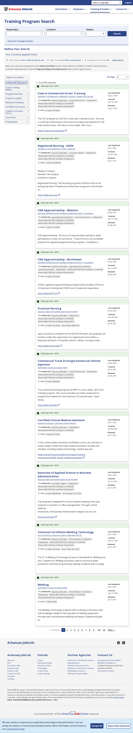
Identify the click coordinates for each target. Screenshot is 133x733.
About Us (11, 660)
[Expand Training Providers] (112, 9)
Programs (11, 676)
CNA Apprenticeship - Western (58, 210)
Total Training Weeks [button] (12, 88)
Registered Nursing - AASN (55, 145)
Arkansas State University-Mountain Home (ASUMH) (58, 311)
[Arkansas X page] (124, 643)
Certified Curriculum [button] (15, 106)
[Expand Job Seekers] (70, 9)
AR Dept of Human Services (78, 665)
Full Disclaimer (118, 697)
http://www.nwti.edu (47, 405)
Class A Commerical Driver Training (61, 93)
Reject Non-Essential (118, 725)
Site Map (10, 679)
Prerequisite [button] (11, 121)
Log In (128, 2)
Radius (90, 29)
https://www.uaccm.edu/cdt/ (51, 130)
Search (117, 33)
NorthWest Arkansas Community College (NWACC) (57, 423)
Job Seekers (61, 9)
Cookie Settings (44, 673)
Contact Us (121, 9)
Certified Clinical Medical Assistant (61, 420)
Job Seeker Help (13, 665)
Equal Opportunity (45, 663)
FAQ (9, 663)
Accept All (97, 725)
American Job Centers (106, 671)
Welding (43, 584)
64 (99, 630)
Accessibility (42, 668)
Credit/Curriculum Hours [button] (14, 112)
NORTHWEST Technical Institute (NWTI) (52, 367)
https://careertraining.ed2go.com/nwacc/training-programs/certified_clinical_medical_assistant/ (62, 456)
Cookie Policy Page (15, 729)
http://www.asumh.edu (48, 345)
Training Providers (100, 9)
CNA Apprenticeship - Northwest (60, 259)
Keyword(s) (12, 29)
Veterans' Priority (44, 665)
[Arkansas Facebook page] (118, 643)
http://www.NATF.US (47, 293)
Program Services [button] (14, 93)
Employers (78, 9)
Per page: (111, 77)
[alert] (82, 86)
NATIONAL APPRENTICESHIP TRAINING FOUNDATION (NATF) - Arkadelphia (65, 213)
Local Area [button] (10, 117)
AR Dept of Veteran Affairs (78, 673)
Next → (111, 630)
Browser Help (12, 671)
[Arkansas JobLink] (18, 9)
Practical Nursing (49, 308)
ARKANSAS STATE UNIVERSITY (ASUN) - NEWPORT (56, 149)
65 (104, 630)
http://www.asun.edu (48, 195)
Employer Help (13, 668)
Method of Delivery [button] (14, 102)
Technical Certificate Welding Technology (66, 532)
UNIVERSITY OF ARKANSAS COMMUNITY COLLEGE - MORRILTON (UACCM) (65, 96)
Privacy (40, 660)
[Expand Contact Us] (129, 9)
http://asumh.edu (46, 517)
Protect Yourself (13, 673)
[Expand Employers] (86, 9)
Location (51, 29)
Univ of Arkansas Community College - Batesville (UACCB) (59, 535)
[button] (20, 41)
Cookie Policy (43, 671)
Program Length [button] (13, 98)
